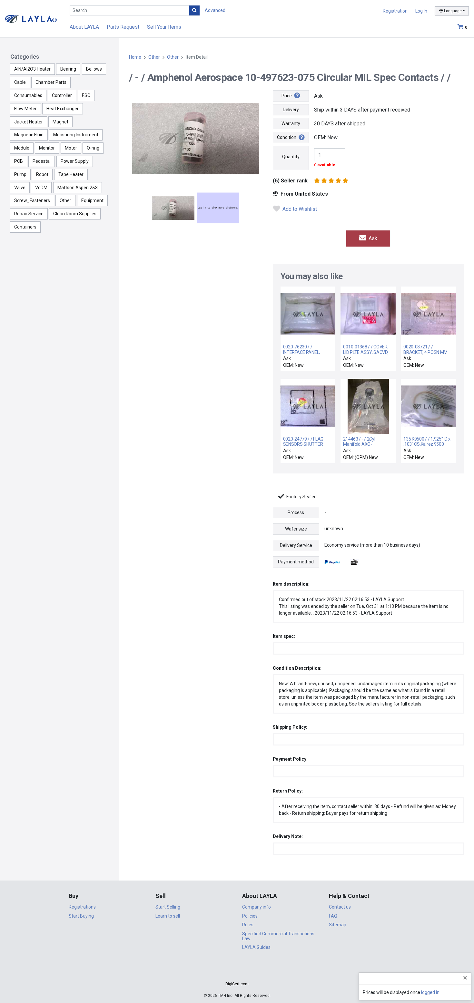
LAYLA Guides (256, 947)
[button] (237, 972)
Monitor (47, 148)
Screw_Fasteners (32, 200)
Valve (19, 187)
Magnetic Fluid (29, 134)
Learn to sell (167, 916)
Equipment (92, 200)
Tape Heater (71, 174)
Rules (247, 924)
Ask (372, 238)
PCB (18, 161)
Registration (395, 11)
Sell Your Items (164, 27)
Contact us (340, 907)
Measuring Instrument (75, 134)
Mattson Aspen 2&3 (77, 187)
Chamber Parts (50, 82)
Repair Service (29, 213)
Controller (62, 95)
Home (135, 57)
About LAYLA (84, 27)
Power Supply (75, 161)
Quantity (291, 156)
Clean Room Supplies (74, 213)
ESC (86, 95)
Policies (250, 916)
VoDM (41, 187)
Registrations (82, 907)
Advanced (215, 10)
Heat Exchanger (62, 108)
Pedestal (42, 161)
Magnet (60, 121)
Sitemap (337, 924)
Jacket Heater (28, 121)
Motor (71, 148)
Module (21, 148)
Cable (20, 82)
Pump (20, 174)
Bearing (68, 69)
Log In (421, 11)
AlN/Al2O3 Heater (32, 69)
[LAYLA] (31, 18)
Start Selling (167, 907)
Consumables (28, 95)
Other (65, 200)
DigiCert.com (237, 984)
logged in (430, 992)
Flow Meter (25, 108)
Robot (42, 174)
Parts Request (123, 27)
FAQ (333, 916)
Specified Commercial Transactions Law (278, 936)
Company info (256, 907)
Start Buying (81, 916)
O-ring (93, 148)
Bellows (94, 69)
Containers (25, 226)
